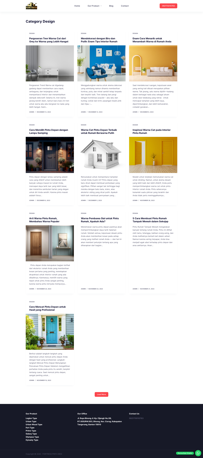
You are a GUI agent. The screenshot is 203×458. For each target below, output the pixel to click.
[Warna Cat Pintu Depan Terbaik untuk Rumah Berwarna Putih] (101, 155)
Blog (111, 6)
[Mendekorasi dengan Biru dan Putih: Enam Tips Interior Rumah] (101, 63)
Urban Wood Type (34, 424)
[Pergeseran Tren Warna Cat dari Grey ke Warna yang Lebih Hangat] (50, 63)
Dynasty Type (32, 440)
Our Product (93, 6)
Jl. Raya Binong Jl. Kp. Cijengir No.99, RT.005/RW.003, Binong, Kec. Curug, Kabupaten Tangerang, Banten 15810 (99, 421)
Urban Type (31, 421)
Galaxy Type (31, 434)
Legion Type (31, 418)
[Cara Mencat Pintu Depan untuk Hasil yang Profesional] (50, 332)
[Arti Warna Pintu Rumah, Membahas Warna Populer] (50, 243)
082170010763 (168, 6)
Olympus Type (32, 437)
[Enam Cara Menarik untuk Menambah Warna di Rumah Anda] (153, 63)
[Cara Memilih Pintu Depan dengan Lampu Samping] (50, 155)
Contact (125, 6)
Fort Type (30, 427)
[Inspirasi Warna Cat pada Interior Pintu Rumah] (153, 155)
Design (32, 33)
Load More (101, 394)
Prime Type (31, 430)
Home (77, 6)
